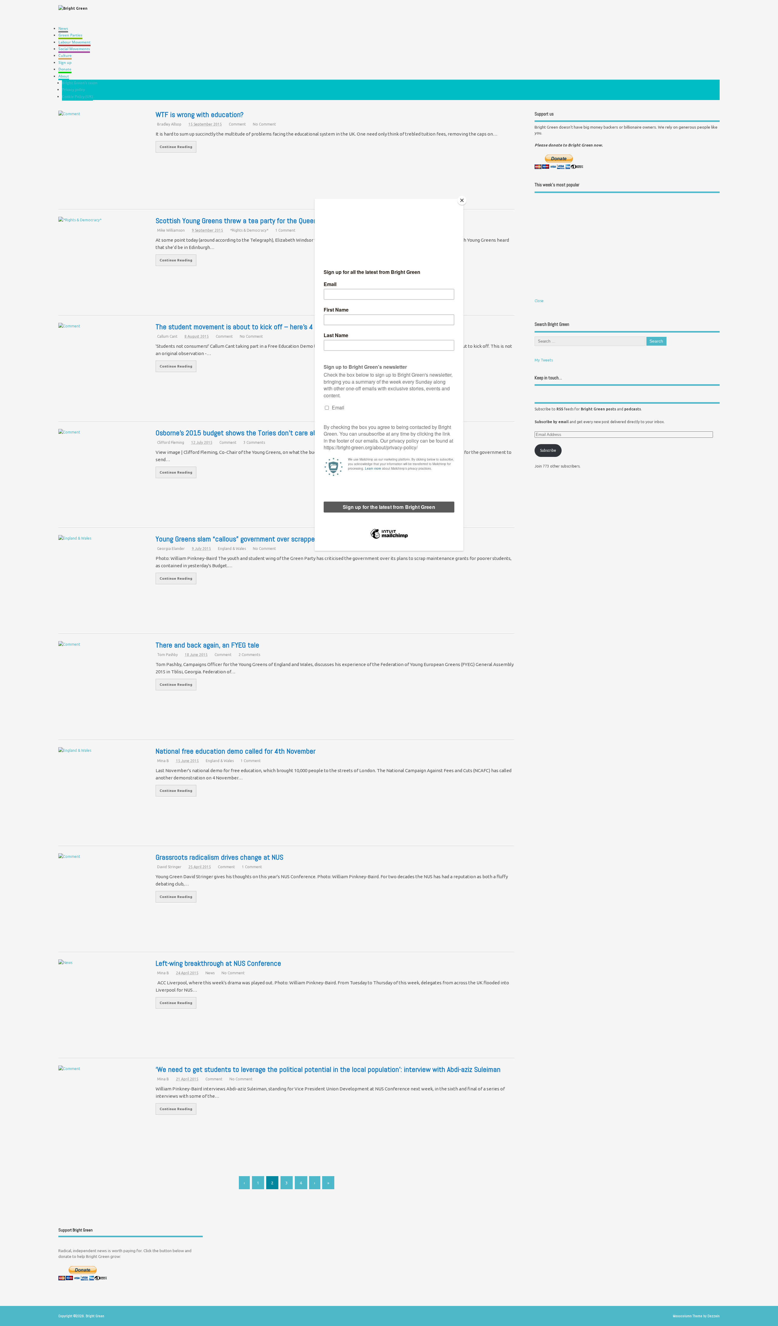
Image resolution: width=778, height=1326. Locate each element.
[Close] (461, 200)
